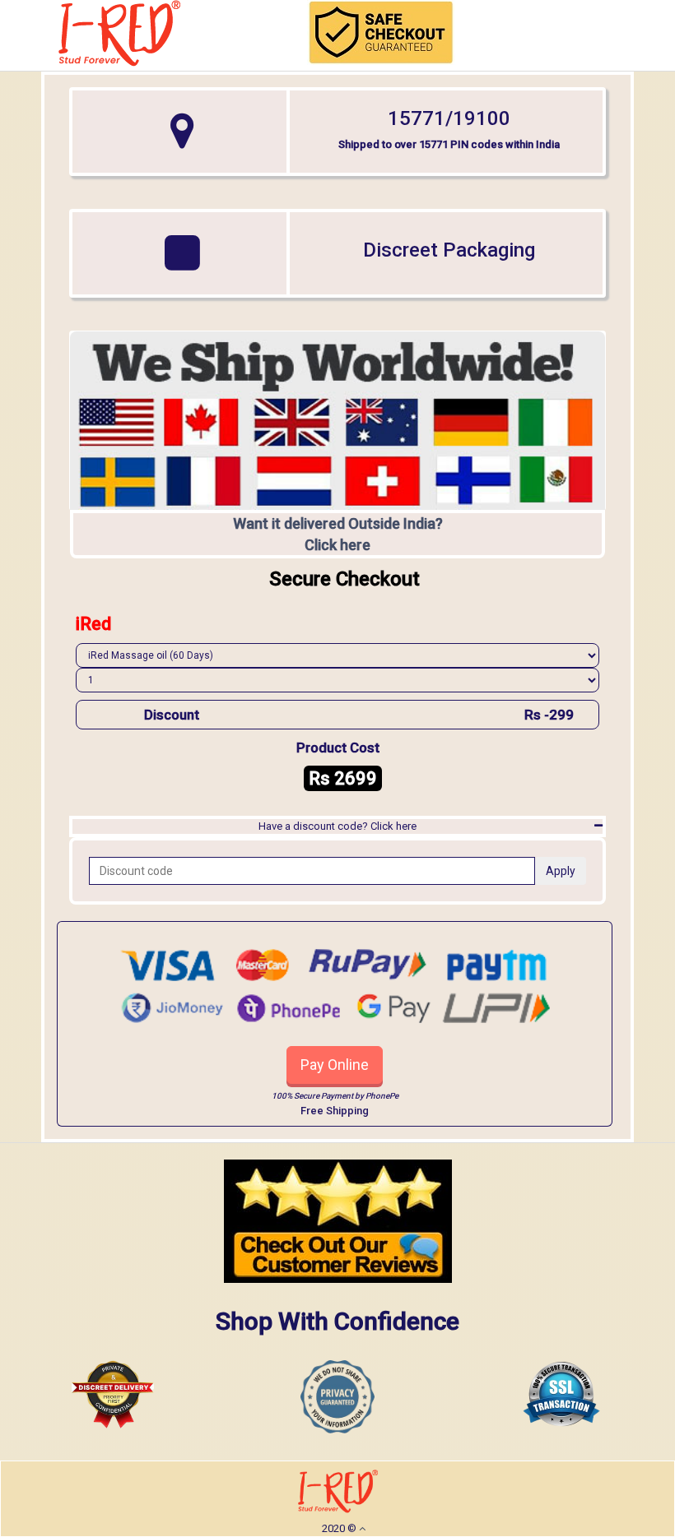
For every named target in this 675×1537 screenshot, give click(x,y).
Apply (560, 870)
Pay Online (334, 1064)
